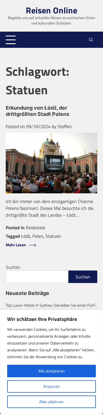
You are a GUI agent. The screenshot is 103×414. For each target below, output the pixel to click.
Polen (37, 236)
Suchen (13, 267)
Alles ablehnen (51, 402)
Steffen (65, 126)
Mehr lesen (16, 245)
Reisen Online (51, 10)
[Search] (90, 39)
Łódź (25, 236)
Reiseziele (35, 227)
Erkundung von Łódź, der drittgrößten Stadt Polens (37, 111)
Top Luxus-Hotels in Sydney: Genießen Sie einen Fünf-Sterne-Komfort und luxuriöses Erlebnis (51, 308)
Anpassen (51, 386)
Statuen (53, 236)
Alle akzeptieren (51, 371)
